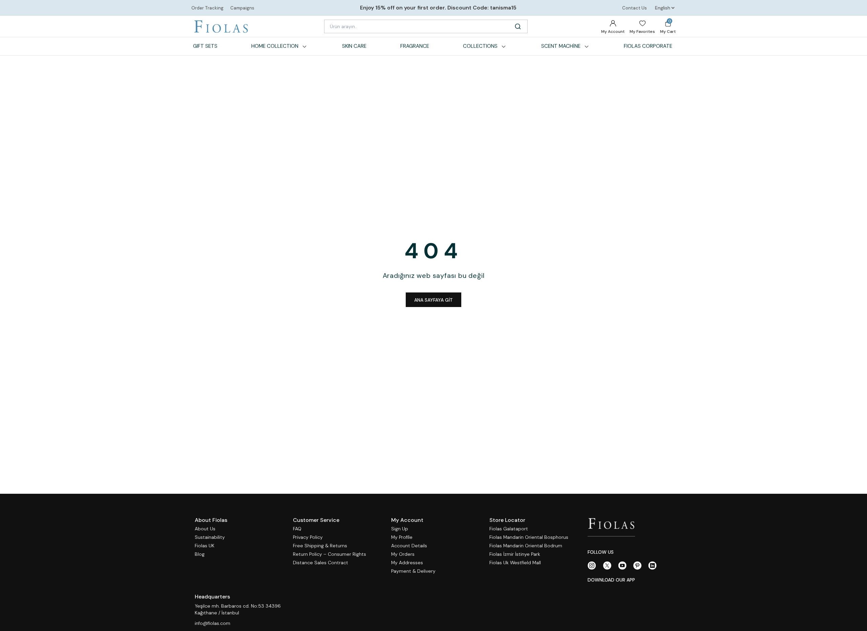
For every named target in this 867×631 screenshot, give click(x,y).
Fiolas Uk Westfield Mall (515, 562)
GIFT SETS (205, 46)
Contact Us (634, 8)
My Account (613, 31)
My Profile (402, 537)
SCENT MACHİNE (560, 46)
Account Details (409, 545)
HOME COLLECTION (274, 46)
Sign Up (399, 528)
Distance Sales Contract (320, 562)
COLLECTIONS (480, 46)
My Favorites (642, 31)
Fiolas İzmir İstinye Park (514, 554)
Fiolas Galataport (508, 528)
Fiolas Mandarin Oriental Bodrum (525, 545)
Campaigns (242, 8)
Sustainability (210, 537)
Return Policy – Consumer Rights (329, 554)
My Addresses (407, 562)
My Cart (668, 26)
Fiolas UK (204, 545)
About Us (205, 528)
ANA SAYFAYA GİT (433, 300)
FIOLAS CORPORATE (648, 46)
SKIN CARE (354, 46)
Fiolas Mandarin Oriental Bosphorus (528, 537)
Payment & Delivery (413, 571)
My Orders (403, 554)
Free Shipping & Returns (320, 545)
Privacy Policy (308, 537)
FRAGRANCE (414, 46)
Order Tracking (207, 8)
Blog (200, 554)
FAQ (297, 528)
